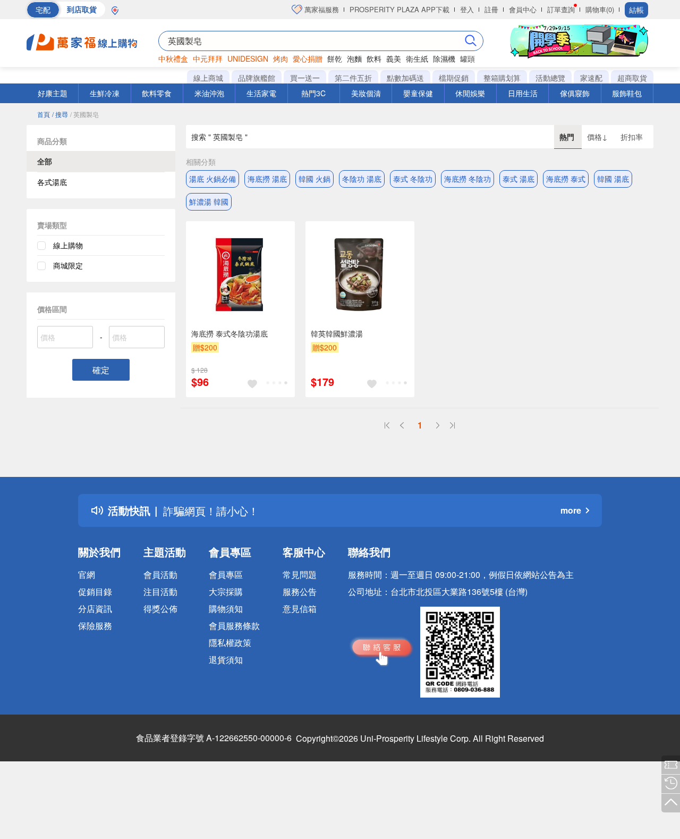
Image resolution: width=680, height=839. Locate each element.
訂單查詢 (561, 9)
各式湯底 (52, 182)
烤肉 (280, 58)
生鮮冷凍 (105, 93)
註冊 (491, 9)
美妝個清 (366, 93)
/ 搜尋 (60, 114)
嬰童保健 (418, 93)
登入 (467, 9)
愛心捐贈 (307, 58)
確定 (100, 370)
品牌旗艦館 (256, 77)
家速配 (591, 77)
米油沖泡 (209, 93)
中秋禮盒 (173, 58)
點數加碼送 (405, 77)
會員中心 (523, 9)
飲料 (374, 58)
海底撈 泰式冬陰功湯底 (229, 333)
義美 (393, 58)
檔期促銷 (454, 77)
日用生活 (523, 93)
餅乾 (334, 58)
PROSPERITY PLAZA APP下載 (399, 9)
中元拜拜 (208, 58)
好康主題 (52, 93)
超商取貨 (632, 77)
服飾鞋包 (627, 93)
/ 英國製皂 (84, 114)
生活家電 (261, 93)
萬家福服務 (320, 9)
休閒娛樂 (470, 93)
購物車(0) (599, 9)
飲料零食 (157, 93)
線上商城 (208, 77)
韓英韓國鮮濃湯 (337, 333)
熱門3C (313, 93)
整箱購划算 (502, 77)
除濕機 (444, 58)
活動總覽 (550, 77)
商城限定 (68, 265)
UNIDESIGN (247, 58)
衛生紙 (417, 58)
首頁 (43, 114)
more (570, 510)
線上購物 (68, 245)
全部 (44, 161)
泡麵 (354, 58)
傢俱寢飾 (575, 93)
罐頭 (467, 58)
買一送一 (305, 77)
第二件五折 (353, 77)
